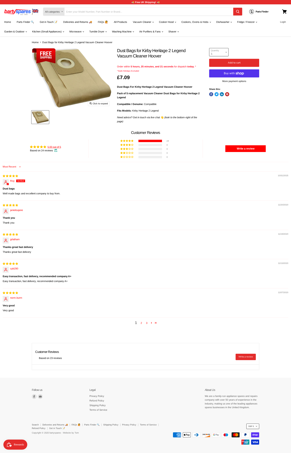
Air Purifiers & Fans (150, 31)
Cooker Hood (166, 21)
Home (7, 21)
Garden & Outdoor (14, 31)
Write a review (245, 356)
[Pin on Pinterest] (227, 94)
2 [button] (141, 322)
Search (35, 424)
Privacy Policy (96, 396)
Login (283, 21)
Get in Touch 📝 (48, 21)
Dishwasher (223, 21)
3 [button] (146, 322)
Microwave (75, 31)
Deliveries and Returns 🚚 (77, 21)
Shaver (172, 31)
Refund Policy (96, 400)
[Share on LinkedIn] (222, 94)
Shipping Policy (97, 405)
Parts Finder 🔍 (25, 21)
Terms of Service (98, 409)
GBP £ (251, 426)
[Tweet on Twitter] (217, 94)
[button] (127, 141)
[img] (10, 176)
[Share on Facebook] (211, 94)
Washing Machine (122, 31)
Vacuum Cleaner (142, 21)
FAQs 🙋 (103, 21)
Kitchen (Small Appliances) (47, 31)
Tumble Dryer (97, 31)
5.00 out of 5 (54, 146)
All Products (120, 21)
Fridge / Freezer (246, 21)
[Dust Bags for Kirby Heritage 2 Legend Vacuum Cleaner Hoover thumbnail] (40, 117)
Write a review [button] (245, 148)
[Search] (237, 11)
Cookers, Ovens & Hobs (195, 21)
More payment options (234, 81)
